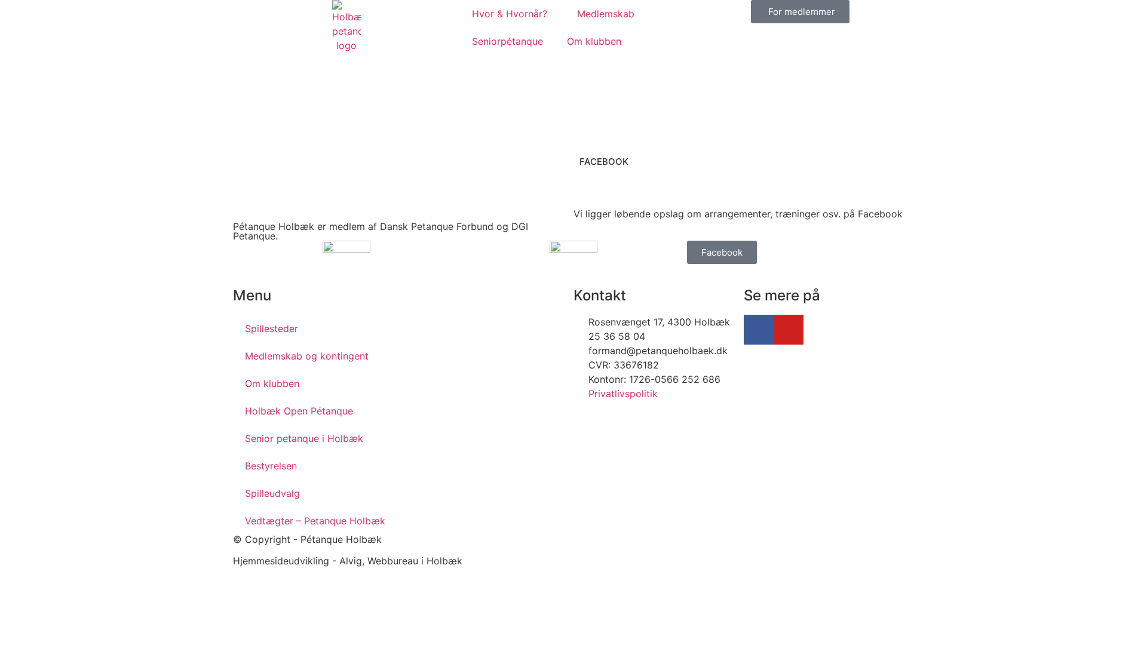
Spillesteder (271, 328)
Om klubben (594, 41)
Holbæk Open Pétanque (299, 411)
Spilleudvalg (272, 493)
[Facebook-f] (759, 330)
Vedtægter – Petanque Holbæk (315, 521)
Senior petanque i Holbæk (304, 438)
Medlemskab (605, 14)
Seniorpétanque (507, 41)
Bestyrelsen (271, 466)
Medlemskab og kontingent (307, 356)
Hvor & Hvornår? (509, 14)
